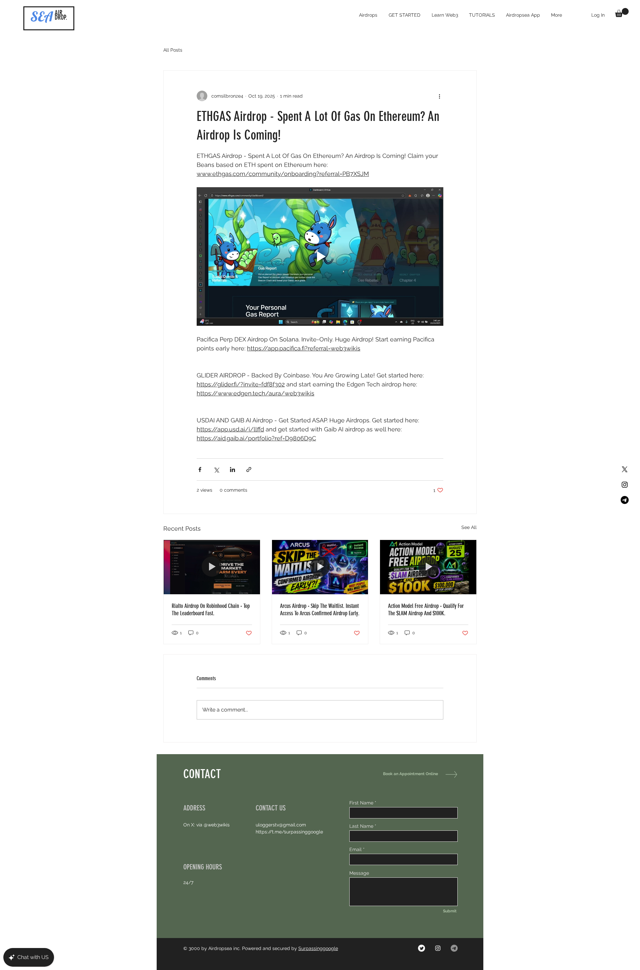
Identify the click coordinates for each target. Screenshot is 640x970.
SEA (41, 16)
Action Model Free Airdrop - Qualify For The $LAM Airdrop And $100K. (426, 609)
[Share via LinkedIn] (232, 469)
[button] (622, 12)
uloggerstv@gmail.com (281, 824)
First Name (361, 802)
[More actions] (439, 96)
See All (469, 527)
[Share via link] (249, 469)
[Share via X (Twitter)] (216, 469)
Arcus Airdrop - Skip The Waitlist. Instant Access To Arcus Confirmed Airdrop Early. (319, 609)
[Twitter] (421, 948)
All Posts (172, 50)
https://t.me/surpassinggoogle (289, 831)
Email (355, 849)
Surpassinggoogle (318, 948)
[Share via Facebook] (200, 469)
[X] (625, 469)
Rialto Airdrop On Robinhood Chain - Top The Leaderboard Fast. (211, 609)
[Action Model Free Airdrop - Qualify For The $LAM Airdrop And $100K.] (428, 567)
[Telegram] (625, 500)
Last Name (361, 826)
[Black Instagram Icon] (625, 485)
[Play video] (320, 256)
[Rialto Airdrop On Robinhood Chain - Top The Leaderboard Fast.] (212, 567)
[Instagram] (437, 948)
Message (359, 873)
